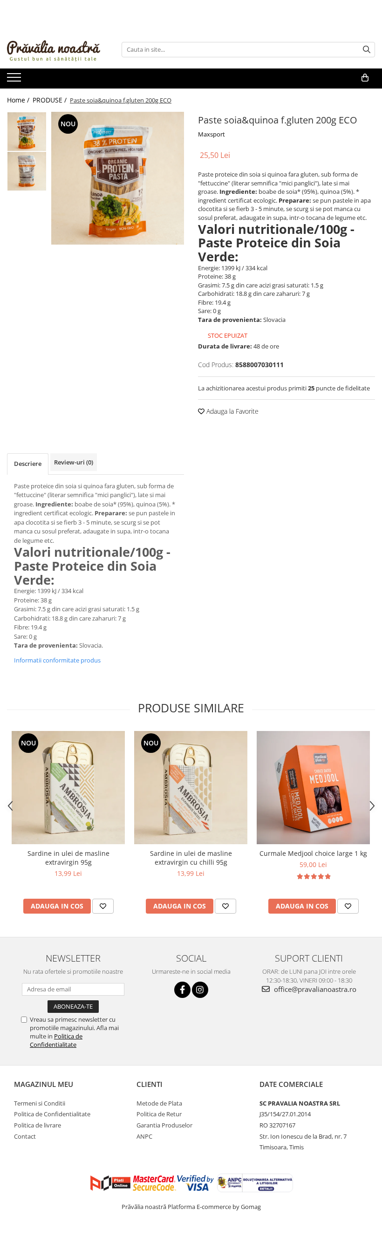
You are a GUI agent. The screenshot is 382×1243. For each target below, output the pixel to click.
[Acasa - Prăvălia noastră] (53, 49)
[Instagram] (200, 990)
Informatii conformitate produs (57, 660)
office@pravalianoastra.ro (314, 989)
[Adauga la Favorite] (103, 906)
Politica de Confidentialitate (56, 1040)
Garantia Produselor (164, 1125)
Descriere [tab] (27, 463)
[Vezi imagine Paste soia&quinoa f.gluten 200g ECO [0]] (26, 131)
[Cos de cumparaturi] (365, 77)
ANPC (144, 1136)
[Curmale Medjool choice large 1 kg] (313, 787)
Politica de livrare (37, 1125)
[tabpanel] (117, 178)
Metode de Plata (159, 1103)
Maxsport (211, 134)
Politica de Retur (159, 1114)
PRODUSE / (50, 100)
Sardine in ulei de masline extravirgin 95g (68, 858)
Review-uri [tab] (73, 462)
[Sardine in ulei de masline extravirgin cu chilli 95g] (190, 787)
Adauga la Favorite (232, 411)
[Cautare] (366, 49)
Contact (25, 1136)
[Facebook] (182, 990)
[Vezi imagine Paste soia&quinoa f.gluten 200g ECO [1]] (26, 171)
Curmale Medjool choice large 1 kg (313, 853)
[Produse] (15, 80)
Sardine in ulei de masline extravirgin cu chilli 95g (191, 858)
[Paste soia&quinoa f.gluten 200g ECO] (117, 178)
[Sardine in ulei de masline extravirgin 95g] (68, 787)
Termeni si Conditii (39, 1103)
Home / (19, 100)
